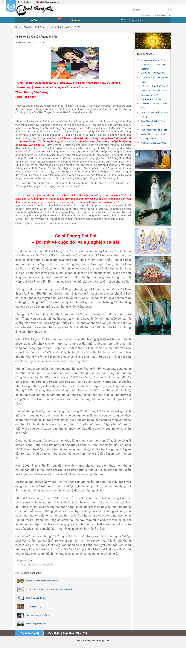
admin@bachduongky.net (49, 2)
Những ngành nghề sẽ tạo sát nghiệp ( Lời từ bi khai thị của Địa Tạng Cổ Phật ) (154, 134)
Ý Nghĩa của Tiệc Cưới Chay (153, 142)
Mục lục (76, 20)
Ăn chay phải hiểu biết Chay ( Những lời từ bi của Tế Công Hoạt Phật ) (154, 64)
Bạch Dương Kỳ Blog (132, 20)
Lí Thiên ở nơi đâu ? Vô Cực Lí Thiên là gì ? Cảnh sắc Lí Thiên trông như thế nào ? (154, 90)
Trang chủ (37, 20)
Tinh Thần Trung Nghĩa (151, 99)
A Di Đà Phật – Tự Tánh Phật (153, 73)
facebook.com (26, 2)
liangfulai (24, 42)
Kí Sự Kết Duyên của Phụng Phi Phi (41, 565)
